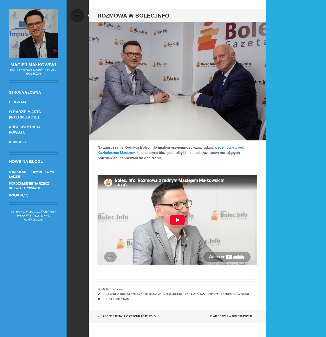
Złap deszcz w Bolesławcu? (231, 316)
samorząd (228, 294)
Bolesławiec (129, 294)
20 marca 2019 (112, 288)
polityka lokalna (190, 294)
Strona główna (25, 92)
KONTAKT (17, 142)
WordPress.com (33, 219)
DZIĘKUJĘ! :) (18, 195)
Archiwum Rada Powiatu (25, 129)
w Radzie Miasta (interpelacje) (25, 114)
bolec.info (110, 294)
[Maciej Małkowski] (33, 33)
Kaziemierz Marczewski (158, 294)
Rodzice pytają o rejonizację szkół (129, 316)
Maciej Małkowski (33, 64)
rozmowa (213, 294)
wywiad (243, 294)
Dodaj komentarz (116, 299)
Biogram (17, 102)
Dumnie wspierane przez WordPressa (33, 211)
